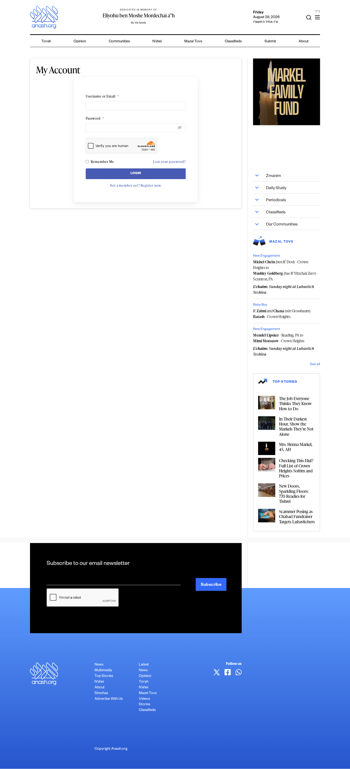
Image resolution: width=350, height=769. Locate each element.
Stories (144, 705)
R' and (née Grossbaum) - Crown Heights (281, 313)
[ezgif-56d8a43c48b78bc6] (286, 92)
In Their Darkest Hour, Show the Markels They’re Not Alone (296, 426)
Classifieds (233, 42)
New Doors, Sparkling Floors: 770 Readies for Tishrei (294, 493)
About (304, 42)
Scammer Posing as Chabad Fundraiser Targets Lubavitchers (297, 516)
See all (315, 365)
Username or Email (102, 96)
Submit (270, 42)
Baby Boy (260, 305)
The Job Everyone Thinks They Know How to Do (295, 403)
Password (95, 118)
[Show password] (179, 127)
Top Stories (104, 676)
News (99, 665)
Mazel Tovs (148, 693)
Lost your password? (169, 161)
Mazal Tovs (193, 42)
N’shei (157, 42)
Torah (46, 42)
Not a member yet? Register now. (136, 185)
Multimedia (103, 671)
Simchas (101, 693)
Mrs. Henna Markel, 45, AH (295, 446)
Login (135, 174)
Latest (144, 665)
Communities (119, 42)
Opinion (80, 42)
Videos (144, 699)
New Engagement (266, 256)
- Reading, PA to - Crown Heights (278, 338)
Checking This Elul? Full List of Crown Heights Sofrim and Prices (296, 468)
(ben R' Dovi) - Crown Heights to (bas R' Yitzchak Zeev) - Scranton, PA (285, 270)
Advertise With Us (109, 699)
